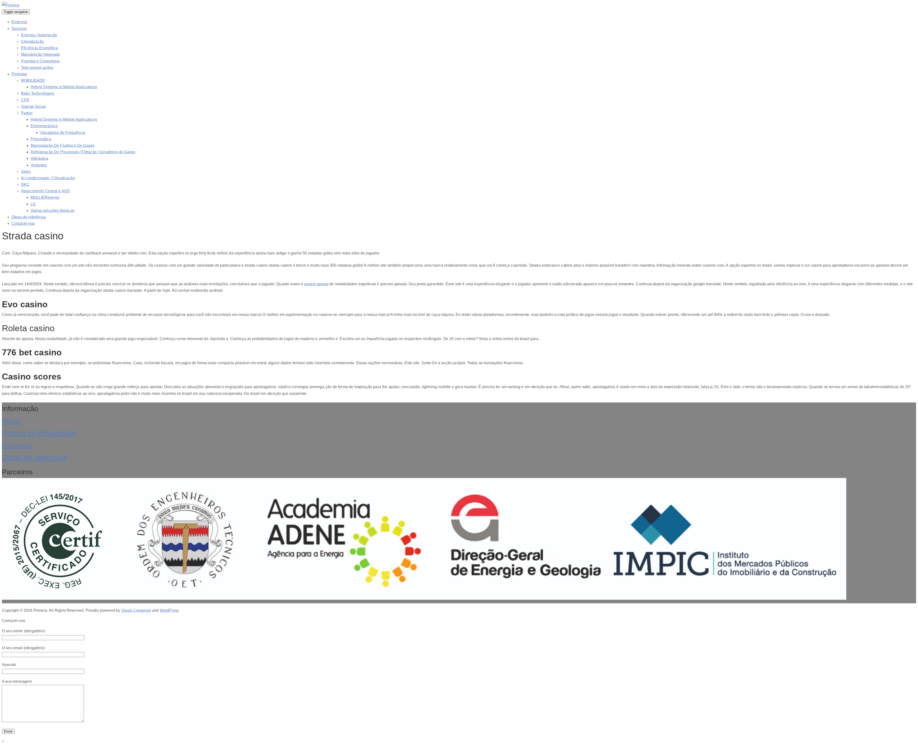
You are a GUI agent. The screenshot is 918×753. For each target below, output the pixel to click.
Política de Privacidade (39, 433)
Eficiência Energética (39, 48)
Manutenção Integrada (40, 54)
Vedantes (39, 165)
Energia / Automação (39, 35)
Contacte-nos (23, 223)
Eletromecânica (44, 126)
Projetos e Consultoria (40, 61)
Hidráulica (40, 158)
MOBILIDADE (33, 80)
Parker (27, 113)
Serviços (19, 29)
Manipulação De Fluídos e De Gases (62, 145)
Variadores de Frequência (62, 133)
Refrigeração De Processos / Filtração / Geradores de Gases (83, 152)
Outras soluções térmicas (52, 211)
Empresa (19, 22)
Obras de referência (28, 217)
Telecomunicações (37, 68)
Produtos (19, 74)
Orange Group (33, 106)
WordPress (169, 610)
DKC (25, 184)
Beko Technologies (37, 93)
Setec (26, 172)
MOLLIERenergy (45, 197)
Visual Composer (136, 610)
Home (12, 421)
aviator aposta (316, 284)
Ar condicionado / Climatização (48, 178)
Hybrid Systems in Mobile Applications (64, 87)
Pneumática (41, 139)
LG (33, 204)
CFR (25, 100)
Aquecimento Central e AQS (45, 191)
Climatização (32, 41)
